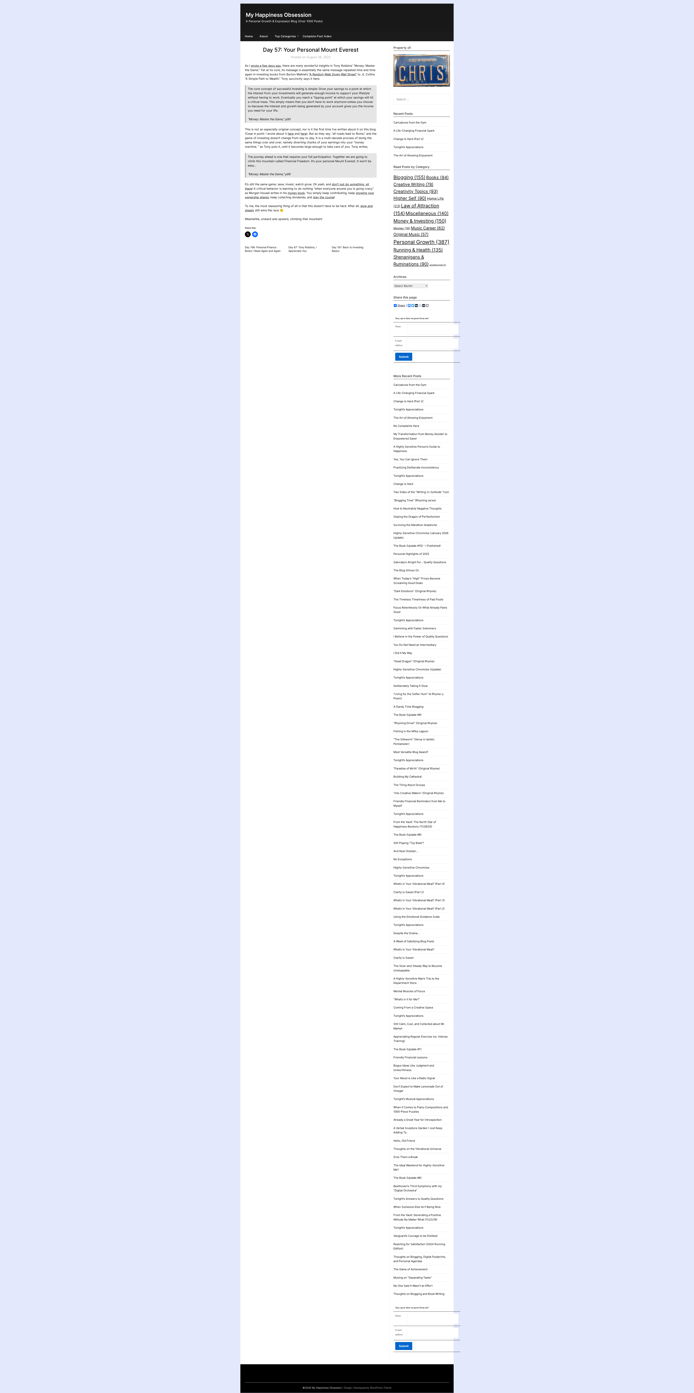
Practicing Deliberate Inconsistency (416, 467)
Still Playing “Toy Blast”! (408, 843)
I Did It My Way (402, 653)
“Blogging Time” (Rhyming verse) (414, 500)
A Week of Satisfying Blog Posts (413, 941)
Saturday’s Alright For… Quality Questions (419, 562)
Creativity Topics (415, 191)
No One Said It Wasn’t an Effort (412, 1285)
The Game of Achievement (410, 1269)
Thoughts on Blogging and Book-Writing (418, 1294)
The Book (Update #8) (407, 834)
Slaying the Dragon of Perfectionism (416, 516)
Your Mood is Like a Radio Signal (414, 1078)
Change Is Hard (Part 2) (408, 139)
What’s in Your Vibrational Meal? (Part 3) (419, 900)
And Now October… (405, 851)
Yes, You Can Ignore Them (410, 459)
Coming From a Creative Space (413, 1007)
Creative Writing (413, 184)
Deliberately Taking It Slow (410, 686)
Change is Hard (403, 484)
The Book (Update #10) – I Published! (417, 545)
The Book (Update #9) (407, 714)
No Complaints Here (406, 426)
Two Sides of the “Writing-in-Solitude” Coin (421, 492)
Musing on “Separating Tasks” (412, 1277)
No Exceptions (402, 859)
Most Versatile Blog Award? (410, 752)
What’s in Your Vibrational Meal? (413, 949)
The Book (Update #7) (407, 1049)
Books (437, 177)
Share (401, 305)
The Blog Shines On (406, 570)
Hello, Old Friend (404, 1140)
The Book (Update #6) (407, 1177)
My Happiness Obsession (278, 15)
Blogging (409, 177)
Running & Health (418, 250)
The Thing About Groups (409, 785)
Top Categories (285, 36)
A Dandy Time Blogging (408, 706)
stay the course (323, 197)
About (264, 36)
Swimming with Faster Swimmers (414, 628)
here (291, 133)
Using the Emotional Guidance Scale (416, 916)
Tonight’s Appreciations (408, 147)
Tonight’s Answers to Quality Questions (418, 1198)
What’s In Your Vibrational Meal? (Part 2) (419, 908)
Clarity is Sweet (403, 957)
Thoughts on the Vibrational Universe (417, 1149)
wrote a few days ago (266, 65)
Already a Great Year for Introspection (417, 1119)
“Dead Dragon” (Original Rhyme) (413, 661)
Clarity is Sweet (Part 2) (408, 892)
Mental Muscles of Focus (409, 991)
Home (249, 36)
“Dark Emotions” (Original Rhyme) (414, 591)
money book (296, 193)
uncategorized (437, 265)
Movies (401, 228)
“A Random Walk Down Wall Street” (333, 74)
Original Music (411, 234)
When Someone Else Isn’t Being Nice (417, 1207)
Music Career (428, 227)
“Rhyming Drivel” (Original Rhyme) (415, 723)
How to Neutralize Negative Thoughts (417, 508)
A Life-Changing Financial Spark (413, 130)
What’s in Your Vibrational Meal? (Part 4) (419, 884)
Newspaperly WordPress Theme (372, 1387)
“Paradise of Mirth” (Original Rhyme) (416, 768)
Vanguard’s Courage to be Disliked (415, 1236)
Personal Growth (421, 242)
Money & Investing (419, 221)
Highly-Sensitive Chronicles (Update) (417, 669)
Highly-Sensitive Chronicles (411, 867)
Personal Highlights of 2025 (411, 554)
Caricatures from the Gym (409, 122)
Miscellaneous (427, 213)
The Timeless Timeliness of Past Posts (418, 599)
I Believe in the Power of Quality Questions (420, 636)
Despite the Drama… (406, 933)
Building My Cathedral (407, 776)
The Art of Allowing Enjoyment (412, 155)
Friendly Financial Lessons (410, 1057)
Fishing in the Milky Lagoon (410, 731)
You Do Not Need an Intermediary (414, 645)
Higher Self (409, 198)
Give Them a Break (405, 1157)
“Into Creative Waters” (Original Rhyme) (418, 793)
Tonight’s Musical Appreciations (413, 1099)
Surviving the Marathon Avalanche (415, 525)
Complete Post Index (317, 36)
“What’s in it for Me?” (406, 999)
